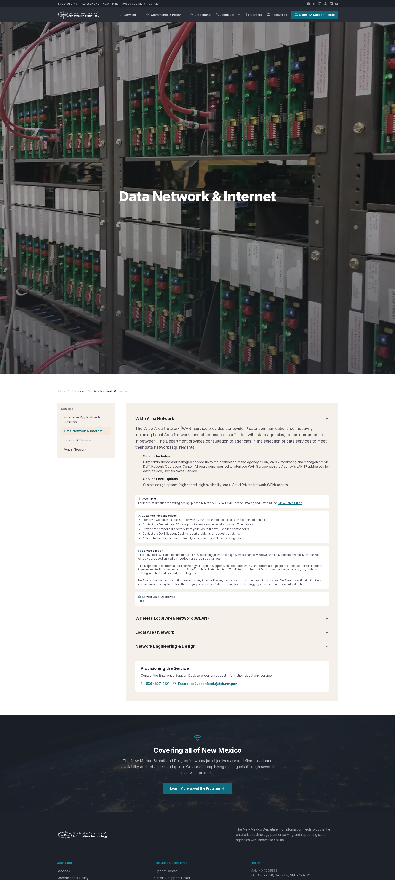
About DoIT (228, 14)
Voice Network (75, 449)
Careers (256, 14)
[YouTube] (336, 3)
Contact (154, 3)
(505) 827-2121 (157, 684)
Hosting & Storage (77, 440)
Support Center (165, 871)
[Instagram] (319, 3)
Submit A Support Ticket (317, 14)
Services (130, 14)
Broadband (203, 14)
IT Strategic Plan (68, 3)
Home (61, 391)
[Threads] (325, 3)
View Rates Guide (290, 503)
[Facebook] (308, 3)
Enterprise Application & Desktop (82, 419)
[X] (313, 3)
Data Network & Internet (83, 431)
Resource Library (133, 3)
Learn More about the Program (195, 788)
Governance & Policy (166, 14)
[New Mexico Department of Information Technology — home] (78, 14)
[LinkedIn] (331, 3)
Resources (279, 14)
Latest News (90, 3)
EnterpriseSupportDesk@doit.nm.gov (207, 684)
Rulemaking (111, 3)
